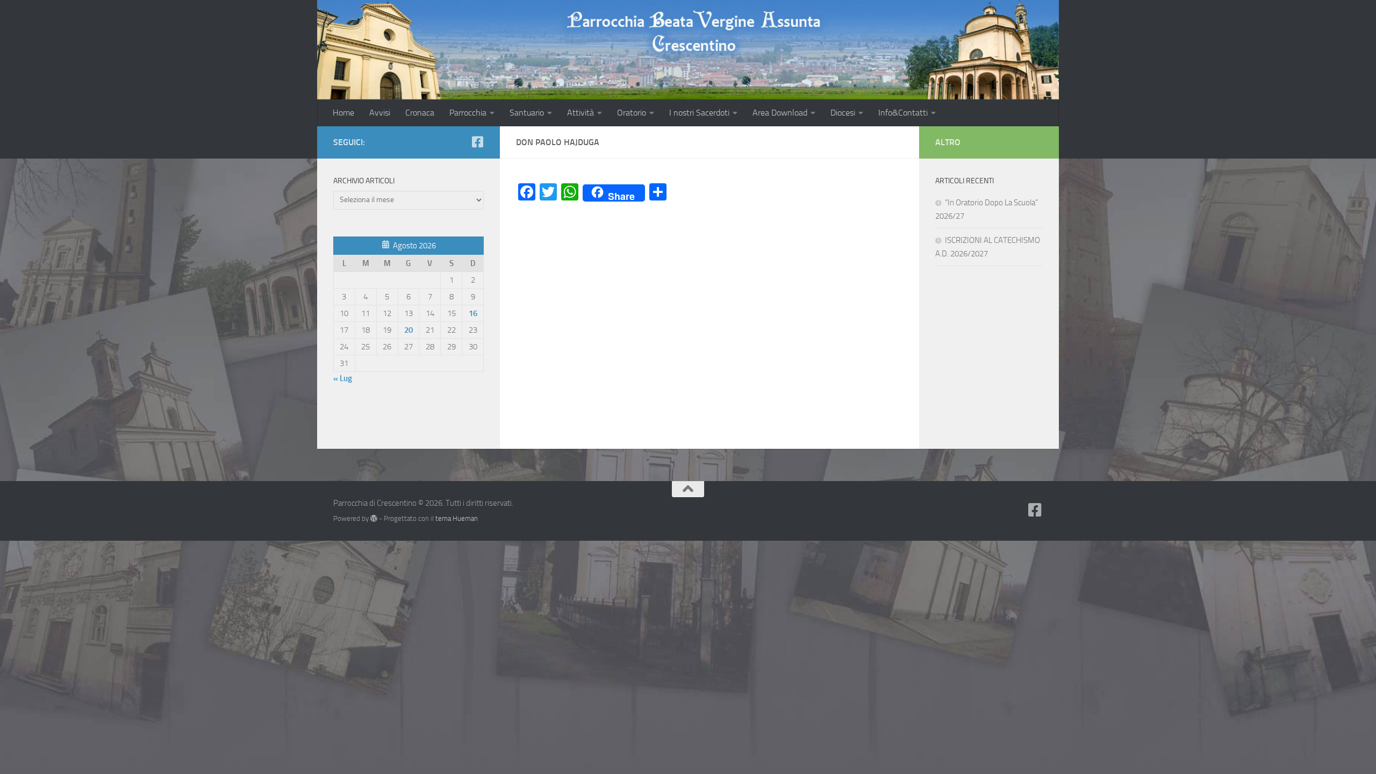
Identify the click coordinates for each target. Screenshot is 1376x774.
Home (343, 113)
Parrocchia (467, 113)
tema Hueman (456, 518)
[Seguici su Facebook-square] (477, 141)
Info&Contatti (903, 113)
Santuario (527, 113)
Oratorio (631, 113)
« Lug (342, 378)
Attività (580, 113)
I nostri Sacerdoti (699, 113)
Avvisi (379, 113)
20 (408, 330)
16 (473, 313)
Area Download (779, 113)
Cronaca (419, 113)
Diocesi (842, 113)
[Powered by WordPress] (373, 518)
